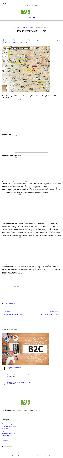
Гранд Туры (22, 27)
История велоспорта (7, 435)
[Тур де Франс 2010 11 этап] (26, 68)
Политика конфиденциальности (27, 456)
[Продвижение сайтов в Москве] (25, 348)
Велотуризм (5, 438)
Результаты (5, 431)
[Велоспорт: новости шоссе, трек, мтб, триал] (31, 11)
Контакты (40, 456)
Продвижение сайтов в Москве (14, 367)
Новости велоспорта (7, 424)
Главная (15, 27)
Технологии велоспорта (8, 433)
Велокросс (5, 440)
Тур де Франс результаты (35, 40)
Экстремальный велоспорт (9, 426)
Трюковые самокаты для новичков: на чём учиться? (19, 382)
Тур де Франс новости (19, 40)
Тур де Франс (30, 27)
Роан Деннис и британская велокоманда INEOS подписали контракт (22, 375)
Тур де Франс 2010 (11, 303)
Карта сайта (48, 456)
